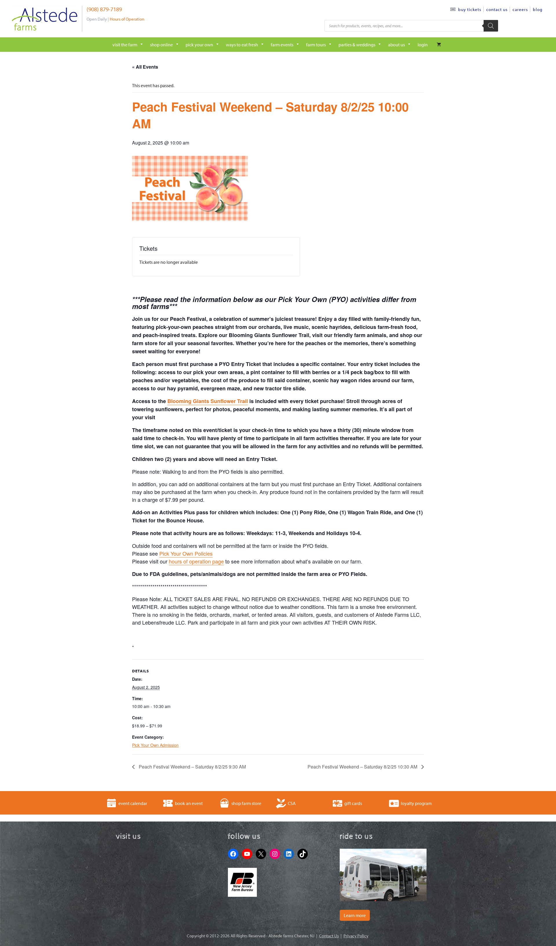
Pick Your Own (199, 44)
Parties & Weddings (357, 44)
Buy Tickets (469, 9)
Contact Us (497, 9)
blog (537, 9)
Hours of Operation (127, 19)
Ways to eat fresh (242, 44)
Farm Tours (316, 44)
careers (520, 9)
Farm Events (282, 44)
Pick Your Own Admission (155, 745)
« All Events (145, 66)
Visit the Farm (124, 44)
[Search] (491, 26)
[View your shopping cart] (439, 44)
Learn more (355, 915)
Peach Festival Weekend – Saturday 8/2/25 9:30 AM (192, 766)
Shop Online (161, 44)
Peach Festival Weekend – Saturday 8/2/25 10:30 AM (363, 766)
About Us (396, 44)
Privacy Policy (355, 935)
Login (423, 44)
